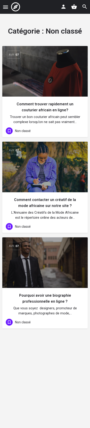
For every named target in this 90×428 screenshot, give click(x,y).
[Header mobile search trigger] (85, 7)
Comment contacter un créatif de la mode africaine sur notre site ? (45, 203)
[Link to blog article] (45, 71)
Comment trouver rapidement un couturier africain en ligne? (45, 107)
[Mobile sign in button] (63, 7)
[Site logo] (16, 6)
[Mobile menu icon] (5, 7)
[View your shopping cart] (74, 7)
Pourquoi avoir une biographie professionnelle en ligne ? (45, 298)
